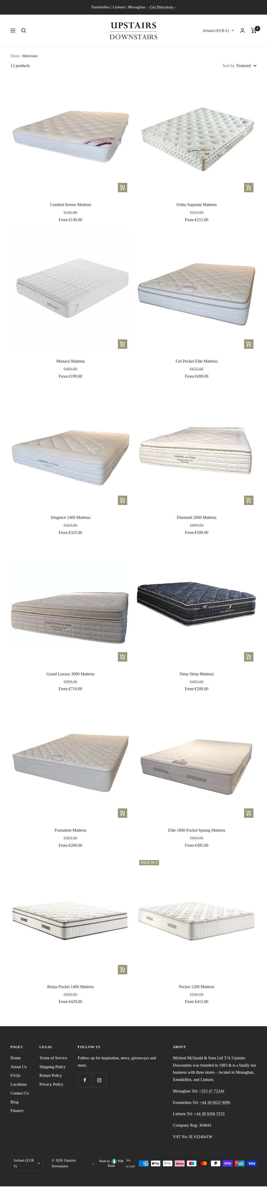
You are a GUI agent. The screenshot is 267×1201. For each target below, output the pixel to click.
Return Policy (50, 1075)
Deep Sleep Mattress (197, 674)
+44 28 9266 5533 (209, 1114)
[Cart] (254, 30)
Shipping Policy (52, 1067)
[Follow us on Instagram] (99, 1080)
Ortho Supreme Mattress (197, 204)
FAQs (15, 1075)
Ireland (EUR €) (216, 30)
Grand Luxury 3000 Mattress (70, 674)
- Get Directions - (162, 7)
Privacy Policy (51, 1084)
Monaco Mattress (70, 361)
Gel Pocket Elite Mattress (196, 361)
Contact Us (19, 1093)
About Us (18, 1067)
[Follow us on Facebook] (85, 1080)
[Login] (242, 30)
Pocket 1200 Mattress (196, 986)
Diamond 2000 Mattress (196, 517)
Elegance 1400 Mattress (70, 517)
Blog (14, 1102)
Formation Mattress (70, 830)
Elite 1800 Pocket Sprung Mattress (196, 830)
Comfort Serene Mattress (70, 204)
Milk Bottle (116, 1163)
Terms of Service (53, 1058)
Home (14, 56)
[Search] (23, 30)
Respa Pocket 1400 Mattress (70, 986)
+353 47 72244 (211, 1091)
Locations (18, 1084)
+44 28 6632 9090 (215, 1102)
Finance (16, 1110)
